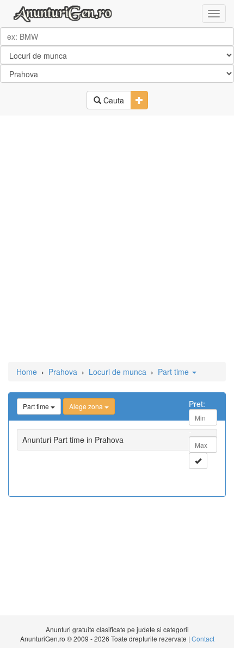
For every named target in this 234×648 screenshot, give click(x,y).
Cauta (112, 100)
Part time (174, 371)
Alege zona (86, 406)
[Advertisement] (117, 239)
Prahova (62, 371)
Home (26, 371)
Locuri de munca (117, 371)
